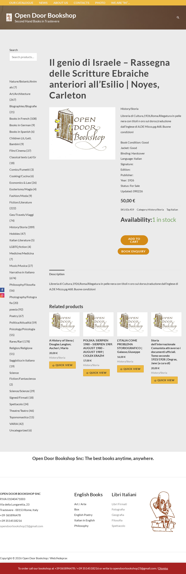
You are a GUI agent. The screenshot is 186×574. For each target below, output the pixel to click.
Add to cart (134, 240)
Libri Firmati (119, 504)
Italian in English (84, 520)
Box (76, 509)
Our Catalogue (21, 2)
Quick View (64, 365)
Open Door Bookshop (45, 15)
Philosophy (81, 525)
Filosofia (117, 520)
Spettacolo (118, 525)
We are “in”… (120, 2)
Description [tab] (56, 274)
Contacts (81, 2)
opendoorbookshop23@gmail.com (21, 526)
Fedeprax (61, 558)
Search (13, 50)
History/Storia (129, 108)
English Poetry (83, 514)
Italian (174, 209)
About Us (60, 2)
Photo (100, 2)
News (43, 2)
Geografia (118, 514)
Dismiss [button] (163, 568)
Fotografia (118, 509)
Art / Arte (80, 504)
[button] (178, 17)
